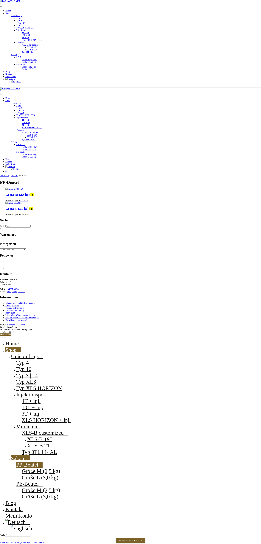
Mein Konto (10, 76)
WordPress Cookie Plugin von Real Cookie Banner (22, 543)
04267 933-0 (13, 289)
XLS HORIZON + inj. (32, 40)
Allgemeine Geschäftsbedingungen (20, 303)
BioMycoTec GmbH (16, 325)
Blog (7, 72)
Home (8, 10)
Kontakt (8, 74)
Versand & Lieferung (14, 308)
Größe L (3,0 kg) (29, 62)
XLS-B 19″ (32, 47)
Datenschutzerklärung (14, 310)
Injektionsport (22, 30)
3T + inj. (25, 37)
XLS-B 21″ (32, 50)
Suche (2, 226)
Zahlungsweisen (12, 305)
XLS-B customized (30, 45)
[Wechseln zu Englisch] (16, 81)
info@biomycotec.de (16, 291)
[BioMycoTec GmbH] (10, 89)
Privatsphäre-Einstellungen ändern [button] (20, 315)
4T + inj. (25, 32)
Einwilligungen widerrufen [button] (17, 320)
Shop (7, 13)
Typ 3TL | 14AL (29, 52)
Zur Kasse (5, 334)
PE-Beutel (20, 64)
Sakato (14, 54)
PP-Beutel (20, 57)
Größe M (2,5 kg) (29, 59)
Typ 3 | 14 (20, 23)
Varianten (20, 42)
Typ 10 (19, 20)
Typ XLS (20, 25)
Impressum (10, 313)
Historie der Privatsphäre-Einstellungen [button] (22, 317)
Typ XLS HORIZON (25, 28)
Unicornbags (16, 15)
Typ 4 (18, 18)
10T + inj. (26, 35)
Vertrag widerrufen (130, 540)
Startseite (4, 176)
